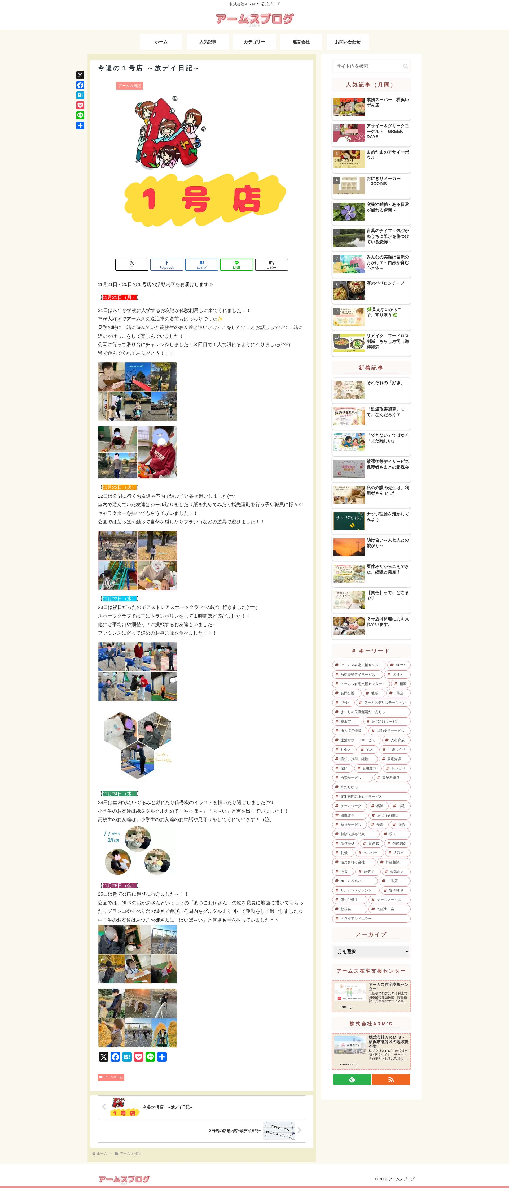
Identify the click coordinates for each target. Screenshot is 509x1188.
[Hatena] (80, 95)
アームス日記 (113, 1077)
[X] (80, 75)
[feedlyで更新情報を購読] (352, 1079)
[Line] (80, 115)
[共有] (80, 125)
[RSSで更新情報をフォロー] (391, 1079)
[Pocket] (80, 105)
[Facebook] (80, 85)
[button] (271, 265)
